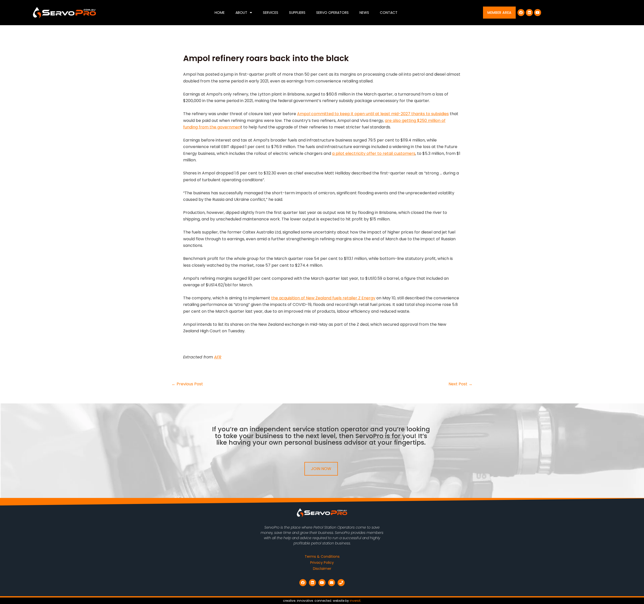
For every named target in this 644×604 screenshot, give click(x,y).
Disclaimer (322, 568)
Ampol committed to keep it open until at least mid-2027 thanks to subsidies (373, 114)
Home (220, 12)
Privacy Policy (322, 562)
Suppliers (297, 12)
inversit (355, 600)
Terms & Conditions (322, 556)
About (241, 12)
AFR (217, 357)
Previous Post (187, 384)
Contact (388, 12)
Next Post (460, 384)
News (364, 12)
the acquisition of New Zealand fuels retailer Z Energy (323, 298)
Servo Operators (332, 12)
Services (270, 12)
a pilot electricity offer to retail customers (373, 153)
